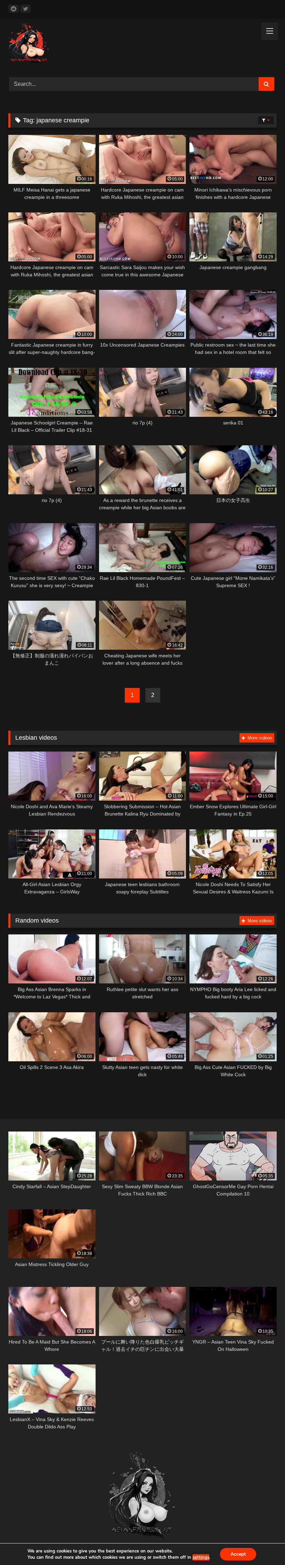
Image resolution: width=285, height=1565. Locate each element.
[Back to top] (263, 1544)
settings (201, 1557)
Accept (238, 1554)
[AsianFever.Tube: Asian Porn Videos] (142, 45)
